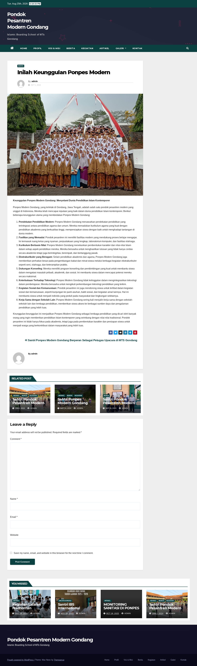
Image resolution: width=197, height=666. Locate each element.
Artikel (104, 48)
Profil (37, 48)
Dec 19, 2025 (21, 613)
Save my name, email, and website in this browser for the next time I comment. (53, 553)
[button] (187, 48)
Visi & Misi (54, 48)
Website (14, 535)
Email (13, 517)
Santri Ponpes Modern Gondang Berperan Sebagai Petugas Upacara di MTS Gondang (82, 340)
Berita (70, 48)
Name (14, 499)
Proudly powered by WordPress (20, 660)
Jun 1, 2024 (157, 613)
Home (23, 48)
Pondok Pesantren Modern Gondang (27, 20)
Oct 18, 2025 (112, 613)
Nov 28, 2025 (67, 613)
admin (34, 81)
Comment (15, 439)
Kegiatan (87, 48)
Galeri (120, 48)
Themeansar (59, 660)
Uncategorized (65, 600)
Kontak (137, 48)
